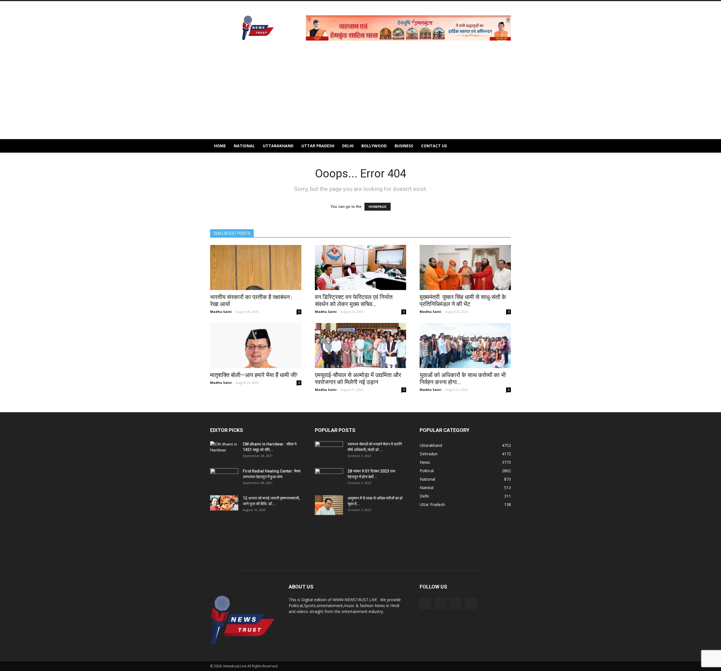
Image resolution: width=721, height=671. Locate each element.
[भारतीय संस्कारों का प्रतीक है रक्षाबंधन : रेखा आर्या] (255, 267)
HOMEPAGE (377, 206)
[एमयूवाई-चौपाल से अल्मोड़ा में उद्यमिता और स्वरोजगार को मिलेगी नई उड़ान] (360, 345)
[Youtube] (471, 603)
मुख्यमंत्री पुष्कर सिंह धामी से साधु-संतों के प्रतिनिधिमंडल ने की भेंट (463, 300)
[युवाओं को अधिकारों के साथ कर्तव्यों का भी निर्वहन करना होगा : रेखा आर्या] (465, 345)
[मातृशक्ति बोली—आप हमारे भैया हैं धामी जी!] (255, 345)
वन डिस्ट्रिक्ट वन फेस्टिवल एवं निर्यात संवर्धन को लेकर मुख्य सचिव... (354, 300)
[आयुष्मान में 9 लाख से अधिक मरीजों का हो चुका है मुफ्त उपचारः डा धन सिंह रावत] (329, 505)
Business (404, 145)
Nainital (426, 487)
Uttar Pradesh (317, 145)
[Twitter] (455, 603)
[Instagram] (440, 603)
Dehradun (429, 453)
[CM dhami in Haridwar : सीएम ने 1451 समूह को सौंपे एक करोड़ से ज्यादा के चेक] (224, 451)
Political (427, 470)
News (425, 462)
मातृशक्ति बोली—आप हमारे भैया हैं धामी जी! (253, 375)
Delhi (347, 145)
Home (220, 145)
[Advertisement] (360, 96)
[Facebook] (425, 603)
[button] (504, 146)
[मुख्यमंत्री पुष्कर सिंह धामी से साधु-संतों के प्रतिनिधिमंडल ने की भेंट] (465, 267)
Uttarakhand (278, 145)
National (244, 145)
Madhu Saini (221, 311)
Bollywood (374, 145)
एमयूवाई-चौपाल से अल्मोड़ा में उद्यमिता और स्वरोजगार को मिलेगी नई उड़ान (358, 378)
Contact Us (434, 145)
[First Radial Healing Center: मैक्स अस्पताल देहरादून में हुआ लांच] (224, 478)
